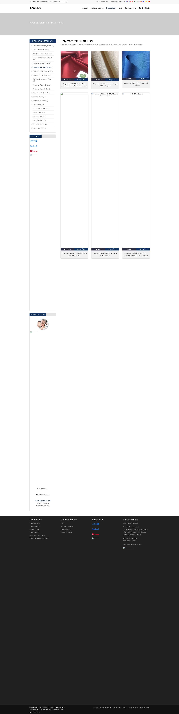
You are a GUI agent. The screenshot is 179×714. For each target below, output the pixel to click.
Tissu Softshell (38, 116)
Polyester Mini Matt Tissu (42, 67)
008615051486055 (102, 1)
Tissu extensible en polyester (43, 57)
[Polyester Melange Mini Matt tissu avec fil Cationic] (74, 94)
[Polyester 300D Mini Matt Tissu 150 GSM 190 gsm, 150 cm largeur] (136, 94)
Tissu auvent (37, 105)
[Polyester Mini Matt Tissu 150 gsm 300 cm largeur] (105, 78)
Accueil (85, 8)
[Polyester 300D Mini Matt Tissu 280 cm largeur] (105, 96)
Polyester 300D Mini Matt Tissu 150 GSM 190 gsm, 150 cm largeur (136, 254)
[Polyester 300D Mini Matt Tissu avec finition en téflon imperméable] (74, 78)
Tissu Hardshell (38, 120)
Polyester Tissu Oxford (41, 53)
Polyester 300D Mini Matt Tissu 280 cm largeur (105, 254)
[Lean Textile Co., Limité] (35, 10)
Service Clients (144, 8)
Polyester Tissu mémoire (41, 85)
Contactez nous (130, 8)
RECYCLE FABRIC (39, 124)
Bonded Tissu (37, 112)
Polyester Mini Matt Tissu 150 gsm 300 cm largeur (105, 85)
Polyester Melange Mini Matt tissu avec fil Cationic (74, 254)
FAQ (120, 8)
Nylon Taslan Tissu (39, 101)
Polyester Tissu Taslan (40, 89)
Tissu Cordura (37, 128)
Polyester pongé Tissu (40, 63)
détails (67, 79)
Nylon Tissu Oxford (39, 93)
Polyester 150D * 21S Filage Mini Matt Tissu (136, 84)
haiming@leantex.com (118, 1)
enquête (81, 79)
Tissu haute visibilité (40, 49)
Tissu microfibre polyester (42, 46)
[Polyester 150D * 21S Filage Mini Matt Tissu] (136, 77)
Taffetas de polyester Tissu (42, 79)
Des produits (110, 8)
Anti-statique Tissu (39, 108)
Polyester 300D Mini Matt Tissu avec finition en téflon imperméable (74, 85)
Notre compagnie (97, 8)
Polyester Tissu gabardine (42, 71)
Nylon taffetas (38, 97)
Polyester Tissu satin (40, 75)
